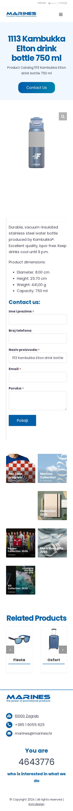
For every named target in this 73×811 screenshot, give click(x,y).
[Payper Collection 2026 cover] (20, 530)
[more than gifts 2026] (52, 530)
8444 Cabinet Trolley (53, 664)
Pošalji (22, 420)
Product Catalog (20, 67)
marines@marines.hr (33, 739)
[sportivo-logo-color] (52, 3)
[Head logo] (42, 3)
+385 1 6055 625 (30, 730)
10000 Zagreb (27, 722)
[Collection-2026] (52, 492)
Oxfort (19, 659)
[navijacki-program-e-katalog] (20, 455)
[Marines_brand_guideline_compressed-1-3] (21, 13)
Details (19, 640)
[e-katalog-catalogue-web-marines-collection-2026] (52, 455)
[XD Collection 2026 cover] (20, 567)
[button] (63, 116)
